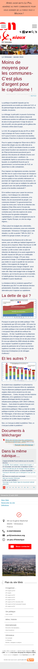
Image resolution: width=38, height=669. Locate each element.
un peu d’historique (15, 540)
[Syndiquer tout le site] (30, 659)
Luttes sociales (9, 614)
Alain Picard (33, 95)
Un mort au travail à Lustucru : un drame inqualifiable (17, 470)
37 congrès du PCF (10, 599)
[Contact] (29, 32)
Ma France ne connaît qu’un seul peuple (14, 476)
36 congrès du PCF (10, 597)
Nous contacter (23, 546)
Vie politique (10, 612)
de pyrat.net (15, 654)
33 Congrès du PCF (10, 590)
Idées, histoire (11, 619)
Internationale (10, 625)
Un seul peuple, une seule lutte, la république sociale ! (18, 466)
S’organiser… (10, 588)
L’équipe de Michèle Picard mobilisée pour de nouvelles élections (18, 462)
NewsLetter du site (8, 503)
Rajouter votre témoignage (24, 445)
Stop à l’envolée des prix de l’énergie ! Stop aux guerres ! (19, 468)
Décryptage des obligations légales (27, 652)
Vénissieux (9, 635)
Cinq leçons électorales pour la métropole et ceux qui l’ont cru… (19, 473)
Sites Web (5, 500)
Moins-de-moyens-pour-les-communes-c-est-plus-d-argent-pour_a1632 (19, 441)
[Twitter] (26, 32)
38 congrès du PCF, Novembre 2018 (14, 601)
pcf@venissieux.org (16, 535)
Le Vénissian (8, 640)
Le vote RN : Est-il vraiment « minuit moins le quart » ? (18, 465)
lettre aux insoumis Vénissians (11, 478)
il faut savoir (14, 652)
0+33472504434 (14, 531)
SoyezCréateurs (25, 654)
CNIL (33, 651)
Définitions (5, 505)
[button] (20, 32)
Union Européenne (9, 630)
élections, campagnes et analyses (13, 642)
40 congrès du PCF (10, 606)
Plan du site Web (14, 582)
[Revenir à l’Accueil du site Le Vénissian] (6, 37)
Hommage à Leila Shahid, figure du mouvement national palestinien (18, 483)
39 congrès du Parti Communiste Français (15, 604)
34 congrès (8, 593)
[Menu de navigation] (3, 26)
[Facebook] (23, 32)
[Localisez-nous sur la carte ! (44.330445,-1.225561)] (19, 515)
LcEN (3, 652)
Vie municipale (8, 638)
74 (33, 487)
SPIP (33, 654)
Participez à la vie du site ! (28, 664)
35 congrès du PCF (10, 595)
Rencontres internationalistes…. (13, 627)
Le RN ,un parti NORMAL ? (10, 480)
